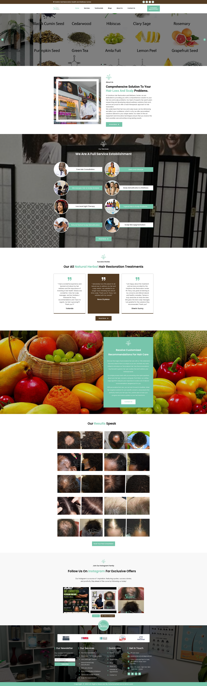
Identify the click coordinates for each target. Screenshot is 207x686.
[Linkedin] (153, 2)
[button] (2, 39)
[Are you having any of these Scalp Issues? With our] (76, 600)
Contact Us (131, 8)
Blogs (110, 8)
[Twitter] (147, 2)
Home (77, 8)
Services (87, 8)
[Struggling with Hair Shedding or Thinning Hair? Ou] (103, 600)
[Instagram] (150, 2)
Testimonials (99, 8)
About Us (120, 8)
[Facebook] (144, 2)
